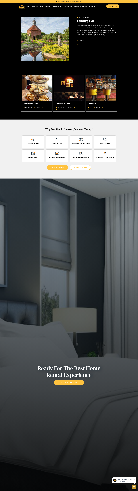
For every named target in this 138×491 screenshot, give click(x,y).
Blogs (42, 6)
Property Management (80, 6)
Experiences (92, 6)
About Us (48, 6)
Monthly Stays (69, 6)
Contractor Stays (57, 6)
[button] (57, 167)
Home (28, 6)
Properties (35, 6)
